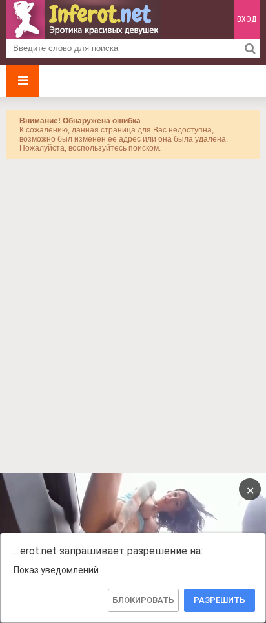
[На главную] (83, 19)
